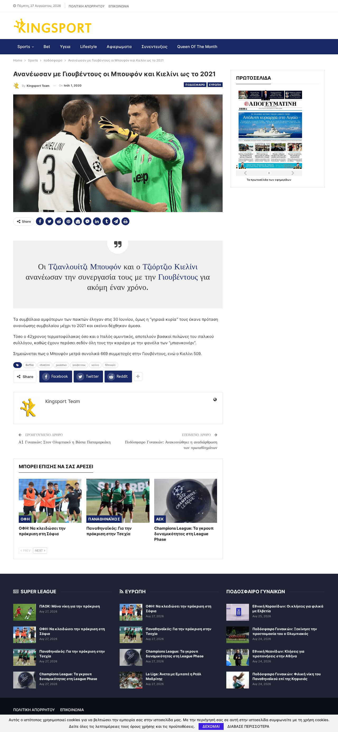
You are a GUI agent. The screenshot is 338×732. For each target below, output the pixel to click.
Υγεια (65, 46)
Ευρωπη (215, 84)
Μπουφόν (110, 365)
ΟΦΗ (25, 519)
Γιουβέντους (178, 277)
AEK (160, 519)
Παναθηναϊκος (104, 519)
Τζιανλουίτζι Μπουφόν (84, 266)
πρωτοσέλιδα (260, 179)
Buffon (30, 365)
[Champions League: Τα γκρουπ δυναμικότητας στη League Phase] (185, 501)
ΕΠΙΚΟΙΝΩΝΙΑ (119, 6)
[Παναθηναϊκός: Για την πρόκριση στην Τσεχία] (117, 501)
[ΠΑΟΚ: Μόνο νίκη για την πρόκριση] (24, 612)
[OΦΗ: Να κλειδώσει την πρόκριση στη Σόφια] (50, 501)
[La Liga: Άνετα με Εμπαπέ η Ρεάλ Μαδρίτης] (131, 680)
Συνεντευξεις (154, 46)
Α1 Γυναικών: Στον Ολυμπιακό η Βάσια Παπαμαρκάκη (64, 442)
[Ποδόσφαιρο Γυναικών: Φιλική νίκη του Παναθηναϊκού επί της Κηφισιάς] (237, 680)
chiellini (45, 365)
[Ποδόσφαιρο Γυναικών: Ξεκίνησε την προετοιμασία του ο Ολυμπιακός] (237, 634)
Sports (23, 46)
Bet (47, 46)
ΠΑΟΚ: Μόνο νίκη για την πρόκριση (69, 606)
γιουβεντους (79, 365)
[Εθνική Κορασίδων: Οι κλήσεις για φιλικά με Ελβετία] (237, 612)
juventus (61, 365)
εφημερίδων (283, 179)
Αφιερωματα (119, 46)
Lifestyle (88, 46)
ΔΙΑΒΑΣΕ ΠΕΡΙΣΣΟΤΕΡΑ (248, 726)
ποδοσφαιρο (195, 84)
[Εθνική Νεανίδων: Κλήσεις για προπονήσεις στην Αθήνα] (237, 657)
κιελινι (95, 365)
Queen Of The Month (197, 46)
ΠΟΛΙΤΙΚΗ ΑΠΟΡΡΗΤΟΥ (87, 6)
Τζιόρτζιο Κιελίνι (170, 266)
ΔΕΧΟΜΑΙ (211, 726)
